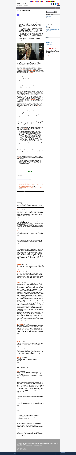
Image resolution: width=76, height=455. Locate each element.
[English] (38, 1)
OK (62, 453)
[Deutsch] (35, 1)
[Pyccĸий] (53, 1)
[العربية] (30, 1)
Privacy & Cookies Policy (25, 450)
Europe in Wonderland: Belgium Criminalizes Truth (26, 186)
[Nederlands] (47, 1)
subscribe (27, 189)
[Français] (42, 1)
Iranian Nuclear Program (49, 40)
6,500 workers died (33, 99)
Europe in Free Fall (48, 16)
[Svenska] (54, 1)
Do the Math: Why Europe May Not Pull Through (26, 183)
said (22, 118)
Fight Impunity (32, 74)
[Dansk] (33, 1)
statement (18, 157)
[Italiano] (45, 1)
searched (31, 72)
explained (25, 128)
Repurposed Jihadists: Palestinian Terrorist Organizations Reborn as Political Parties (51, 23)
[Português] (51, 1)
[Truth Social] (18, 15)
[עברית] (43, 1)
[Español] (40, 1)
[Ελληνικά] (37, 1)
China (46, 38)
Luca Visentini (23, 69)
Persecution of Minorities (49, 44)
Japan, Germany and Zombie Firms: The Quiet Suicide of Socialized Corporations (30, 187)
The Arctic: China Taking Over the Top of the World (52, 33)
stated (38, 105)
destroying (37, 150)
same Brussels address (36, 79)
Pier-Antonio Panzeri (32, 70)
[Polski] (49, 1)
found (27, 66)
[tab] (47, 14)
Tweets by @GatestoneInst (49, 55)
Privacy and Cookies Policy (14, 453)
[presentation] (47, 14)
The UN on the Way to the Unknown (50, 26)
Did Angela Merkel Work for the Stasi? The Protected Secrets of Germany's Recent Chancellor (31, 185)
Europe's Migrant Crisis (49, 42)
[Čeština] (32, 1)
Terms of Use (19, 450)
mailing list (41, 189)
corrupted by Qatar (32, 82)
